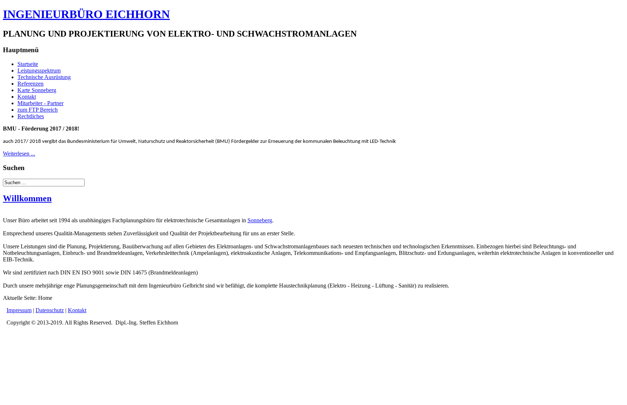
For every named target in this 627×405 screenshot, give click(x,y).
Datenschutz (50, 310)
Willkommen (27, 198)
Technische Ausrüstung (44, 77)
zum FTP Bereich (37, 110)
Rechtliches (30, 116)
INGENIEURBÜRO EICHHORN (86, 14)
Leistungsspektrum (39, 70)
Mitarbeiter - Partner (40, 103)
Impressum (19, 310)
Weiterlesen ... (19, 153)
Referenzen (30, 83)
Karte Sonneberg (36, 90)
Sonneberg (259, 220)
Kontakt (26, 97)
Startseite (27, 64)
